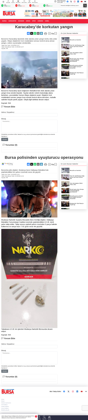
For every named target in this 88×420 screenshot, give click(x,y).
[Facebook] (67, 1)
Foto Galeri (18, 2)
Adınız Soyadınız (7, 112)
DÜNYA (28, 21)
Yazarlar (13, 2)
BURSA (4, 21)
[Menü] (3, 1)
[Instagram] (74, 1)
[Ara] (85, 5)
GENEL (47, 21)
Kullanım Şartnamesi (6, 403)
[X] (71, 1)
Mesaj (3, 119)
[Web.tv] (85, 1)
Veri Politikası (4, 404)
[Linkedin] (78, 1)
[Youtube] (81, 1)
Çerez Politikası (5, 408)
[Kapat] (36, 416)
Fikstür (29, 2)
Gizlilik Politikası (5, 406)
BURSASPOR (12, 21)
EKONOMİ (21, 21)
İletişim (3, 401)
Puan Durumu (35, 2)
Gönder (4, 139)
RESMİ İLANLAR (5, 410)
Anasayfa (8, 2)
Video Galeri (24, 2)
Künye (2, 399)
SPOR (34, 21)
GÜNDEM (40, 21)
